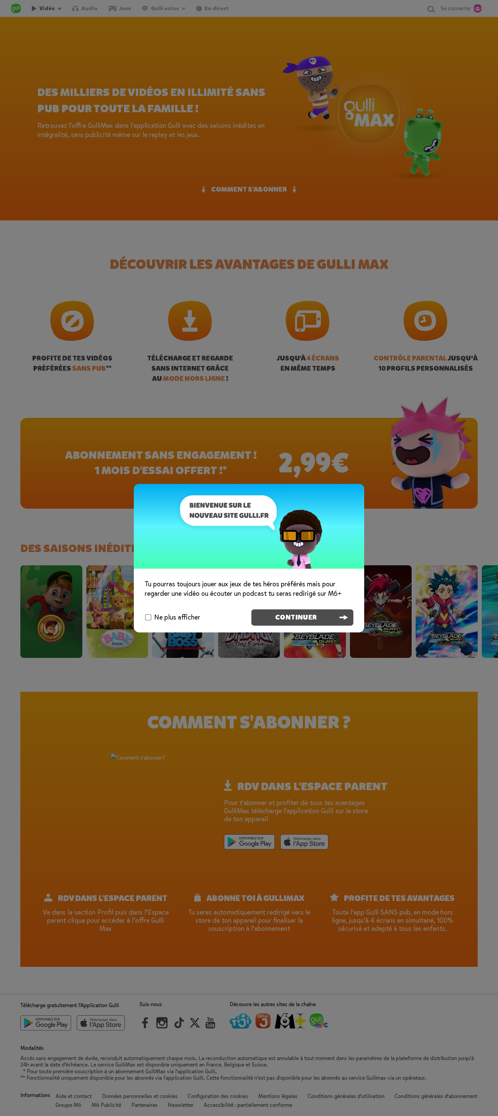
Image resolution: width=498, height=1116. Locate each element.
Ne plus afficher (177, 617)
